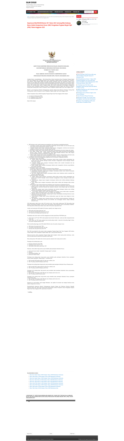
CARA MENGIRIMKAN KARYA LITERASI (45, 11)
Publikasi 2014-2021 (59, 11)
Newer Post (29, 433)
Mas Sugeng (86, 439)
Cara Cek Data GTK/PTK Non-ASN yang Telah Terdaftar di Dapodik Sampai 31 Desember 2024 (86, 76)
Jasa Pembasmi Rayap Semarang (85, 95)
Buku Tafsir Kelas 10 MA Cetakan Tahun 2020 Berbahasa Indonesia (45, 386)
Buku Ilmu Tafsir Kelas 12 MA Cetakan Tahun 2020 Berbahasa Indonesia (46, 379)
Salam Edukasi (31, 2)
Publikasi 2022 (68, 11)
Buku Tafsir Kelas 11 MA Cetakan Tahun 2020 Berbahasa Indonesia (45, 376)
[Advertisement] (50, 39)
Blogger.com (94, 439)
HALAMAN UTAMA (31, 11)
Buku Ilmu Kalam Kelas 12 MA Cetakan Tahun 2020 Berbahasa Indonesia (46, 378)
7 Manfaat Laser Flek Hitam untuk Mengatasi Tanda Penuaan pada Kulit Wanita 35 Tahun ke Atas (86, 86)
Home (28, 16)
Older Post (72, 433)
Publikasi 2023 (76, 11)
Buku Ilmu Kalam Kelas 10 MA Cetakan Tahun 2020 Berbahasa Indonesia (46, 374)
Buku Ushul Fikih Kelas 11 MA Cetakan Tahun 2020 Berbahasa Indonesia (46, 383)
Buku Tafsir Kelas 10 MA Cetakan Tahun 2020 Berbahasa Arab (44, 388)
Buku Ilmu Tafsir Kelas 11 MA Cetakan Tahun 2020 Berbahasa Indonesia (46, 381)
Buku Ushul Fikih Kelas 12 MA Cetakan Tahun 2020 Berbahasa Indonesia (46, 384)
